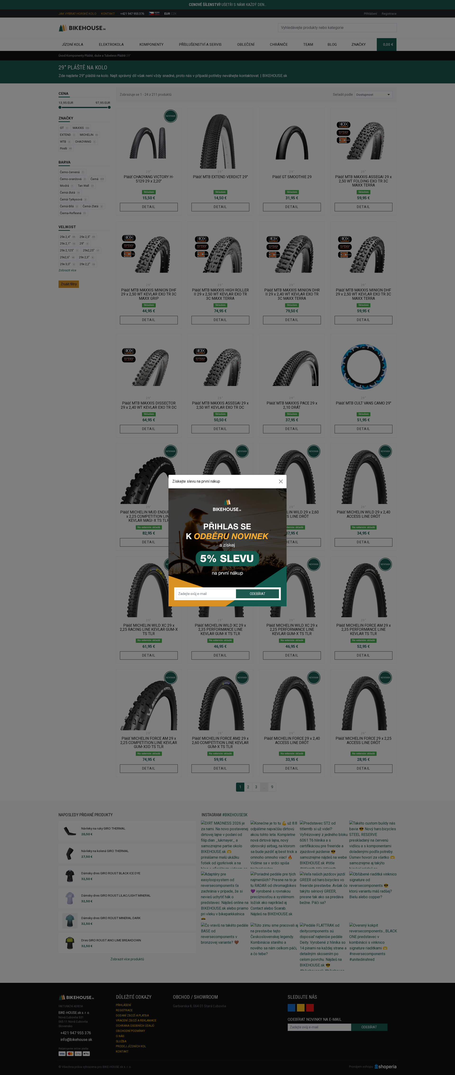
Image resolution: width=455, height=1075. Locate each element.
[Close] (281, 481)
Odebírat (257, 594)
